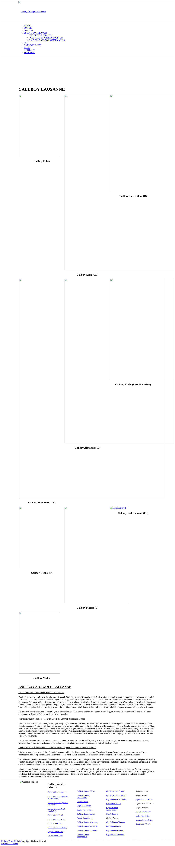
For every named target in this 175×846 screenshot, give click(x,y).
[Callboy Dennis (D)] (39, 567)
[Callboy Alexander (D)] (119, 442)
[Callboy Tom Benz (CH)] (92, 497)
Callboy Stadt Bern (55, 823)
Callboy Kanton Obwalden (87, 830)
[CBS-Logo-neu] (32, 11)
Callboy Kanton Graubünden (83, 796)
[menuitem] (90, 25)
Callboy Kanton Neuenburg (87, 822)
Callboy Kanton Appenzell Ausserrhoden (58, 797)
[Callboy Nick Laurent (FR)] (118, 508)
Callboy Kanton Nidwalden (87, 826)
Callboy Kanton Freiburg (57, 828)
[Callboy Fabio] (39, 156)
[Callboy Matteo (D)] (97, 602)
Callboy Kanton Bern (56, 819)
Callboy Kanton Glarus (86, 791)
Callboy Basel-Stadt (55, 815)
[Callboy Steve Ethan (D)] (142, 190)
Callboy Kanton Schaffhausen (83, 836)
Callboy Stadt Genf (55, 836)
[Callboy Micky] (39, 673)
